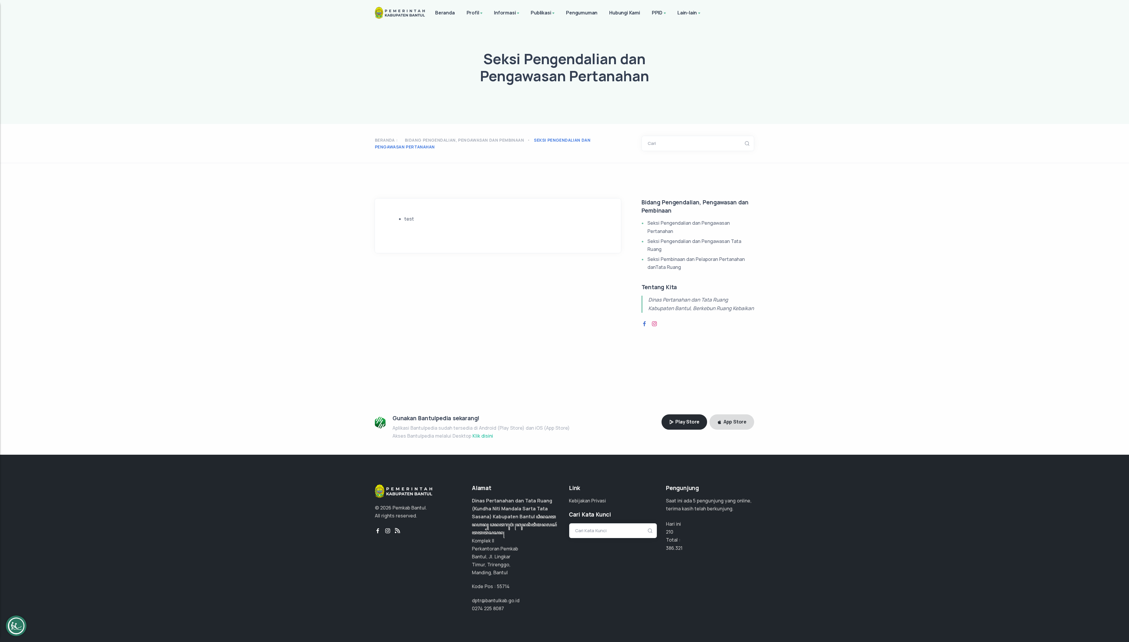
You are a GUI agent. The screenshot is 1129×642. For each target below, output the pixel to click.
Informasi (505, 12)
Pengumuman (581, 12)
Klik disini (482, 436)
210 (669, 532)
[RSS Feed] (397, 531)
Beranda (445, 12)
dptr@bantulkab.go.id (496, 600)
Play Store (686, 421)
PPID (657, 12)
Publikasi (541, 12)
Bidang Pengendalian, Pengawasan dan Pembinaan (464, 140)
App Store (734, 421)
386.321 (674, 548)
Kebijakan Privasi (587, 500)
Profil (473, 12)
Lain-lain (687, 12)
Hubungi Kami (624, 12)
